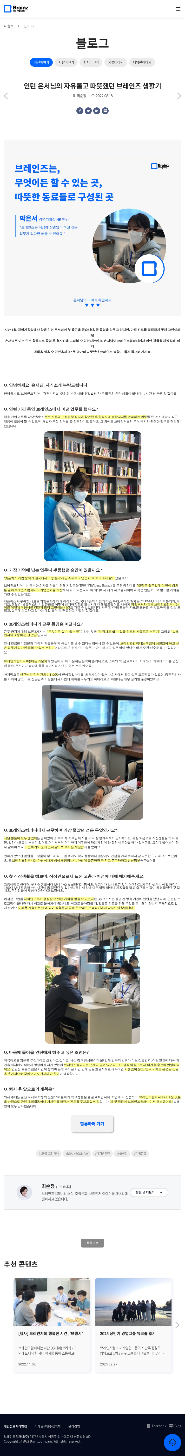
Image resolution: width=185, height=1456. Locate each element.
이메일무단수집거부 (48, 1426)
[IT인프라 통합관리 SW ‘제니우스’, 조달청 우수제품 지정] (6, 96)
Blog (178, 1426)
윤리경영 (74, 1426)
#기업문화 (140, 1153)
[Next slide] (177, 1325)
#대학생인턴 (102, 1153)
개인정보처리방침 (15, 1426)
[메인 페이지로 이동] (5, 26)
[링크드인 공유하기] (96, 110)
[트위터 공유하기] (88, 110)
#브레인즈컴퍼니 (49, 1153)
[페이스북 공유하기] (79, 110)
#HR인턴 (122, 1153)
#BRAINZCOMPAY (77, 1153)
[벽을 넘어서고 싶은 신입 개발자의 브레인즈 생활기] (179, 96)
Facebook (159, 1426)
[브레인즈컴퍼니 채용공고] (92, 1124)
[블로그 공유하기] (105, 110)
